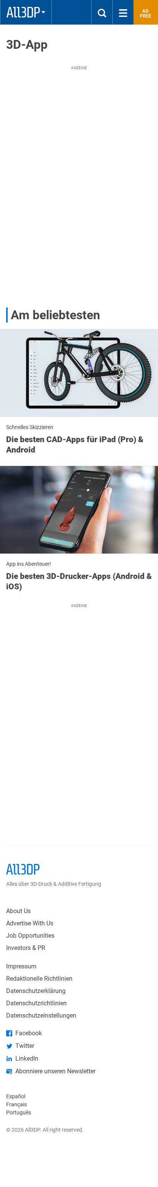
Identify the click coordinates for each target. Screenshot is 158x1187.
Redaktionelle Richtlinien (39, 978)
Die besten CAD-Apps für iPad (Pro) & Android (74, 444)
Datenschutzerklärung (36, 991)
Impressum (21, 966)
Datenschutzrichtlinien (36, 1003)
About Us (18, 911)
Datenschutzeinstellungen (41, 1015)
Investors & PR (25, 948)
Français (16, 1104)
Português (18, 1112)
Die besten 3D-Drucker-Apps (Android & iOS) (79, 581)
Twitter (24, 1045)
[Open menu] (123, 12)
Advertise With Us (29, 923)
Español (15, 1096)
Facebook (28, 1033)
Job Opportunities (30, 935)
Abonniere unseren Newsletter (55, 1071)
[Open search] (102, 12)
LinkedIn (26, 1058)
